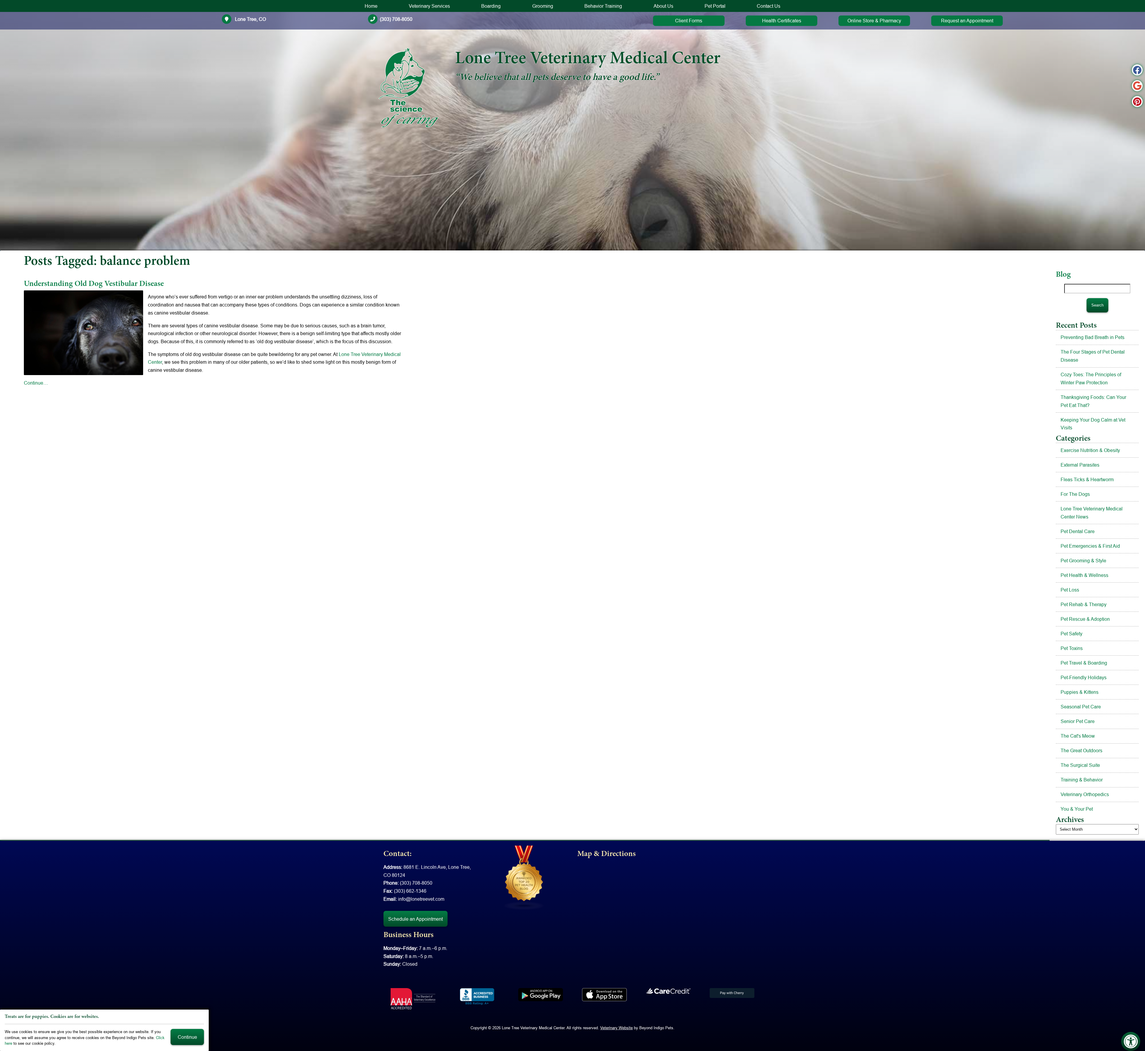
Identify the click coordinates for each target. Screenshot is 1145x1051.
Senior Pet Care (1078, 721)
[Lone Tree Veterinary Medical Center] (408, 88)
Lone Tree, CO (250, 19)
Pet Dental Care (1078, 531)
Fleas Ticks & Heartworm (1087, 479)
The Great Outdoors (1081, 750)
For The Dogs (1075, 494)
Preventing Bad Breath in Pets (1092, 337)
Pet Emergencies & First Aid (1090, 546)
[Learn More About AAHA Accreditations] (413, 999)
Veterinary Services (429, 6)
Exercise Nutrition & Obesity (1090, 450)
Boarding (491, 6)
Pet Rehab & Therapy (1084, 604)
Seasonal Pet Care (1081, 706)
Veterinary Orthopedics (1085, 794)
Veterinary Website (616, 1027)
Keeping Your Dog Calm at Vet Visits (1093, 424)
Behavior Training (603, 6)
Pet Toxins (1072, 648)
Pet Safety (1071, 633)
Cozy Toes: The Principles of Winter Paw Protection (1091, 378)
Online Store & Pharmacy (874, 20)
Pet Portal (715, 6)
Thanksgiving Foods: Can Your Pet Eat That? (1093, 401)
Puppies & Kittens (1079, 692)
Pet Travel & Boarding (1084, 662)
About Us (663, 6)
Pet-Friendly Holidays (1084, 677)
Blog (1063, 275)
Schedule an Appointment (415, 919)
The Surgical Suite (1080, 765)
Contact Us (768, 6)
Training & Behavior (1082, 779)
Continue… (36, 383)
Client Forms (688, 20)
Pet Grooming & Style (1083, 560)
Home (371, 6)
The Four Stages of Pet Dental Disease (1093, 356)
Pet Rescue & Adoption (1085, 619)
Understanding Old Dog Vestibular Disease (94, 284)
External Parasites (1080, 465)
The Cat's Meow (1078, 736)
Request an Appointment (967, 20)
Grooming (542, 6)
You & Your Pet (1077, 809)
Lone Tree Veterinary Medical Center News (1092, 512)
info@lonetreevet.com (421, 899)
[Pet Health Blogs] (524, 877)
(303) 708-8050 (396, 19)
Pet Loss (1070, 589)
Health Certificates (781, 20)
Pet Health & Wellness (1084, 575)
